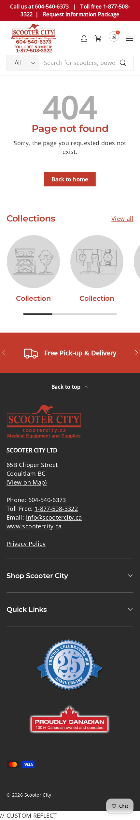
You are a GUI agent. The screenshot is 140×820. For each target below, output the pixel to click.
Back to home (69, 179)
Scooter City (37, 795)
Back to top (66, 386)
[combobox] (70, 62)
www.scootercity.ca (34, 526)
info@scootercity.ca (54, 517)
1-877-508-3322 (56, 508)
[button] (98, 38)
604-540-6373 (47, 500)
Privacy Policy (26, 544)
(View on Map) (27, 482)
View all (122, 218)
